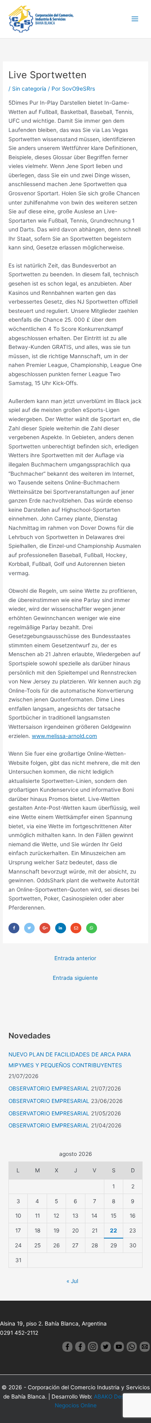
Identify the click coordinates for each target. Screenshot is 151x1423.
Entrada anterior (75, 958)
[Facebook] (13, 928)
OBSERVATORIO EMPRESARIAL (48, 1088)
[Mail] (75, 928)
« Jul (72, 1281)
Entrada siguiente (75, 978)
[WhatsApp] (91, 928)
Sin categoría (29, 88)
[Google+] (44, 928)
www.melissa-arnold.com (64, 736)
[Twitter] (29, 928)
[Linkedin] (60, 928)
